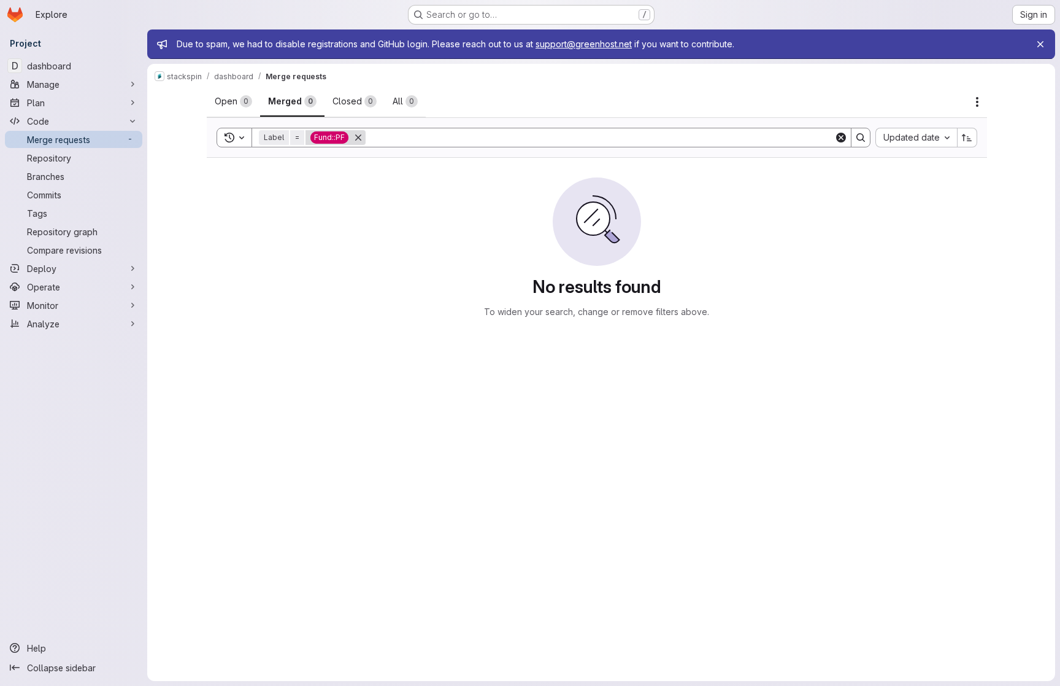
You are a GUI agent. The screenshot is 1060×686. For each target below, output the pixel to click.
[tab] (233, 101)
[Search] (860, 137)
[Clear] (841, 137)
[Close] (1040, 44)
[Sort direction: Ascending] (967, 137)
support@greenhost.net (584, 44)
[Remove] (358, 137)
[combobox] (916, 137)
